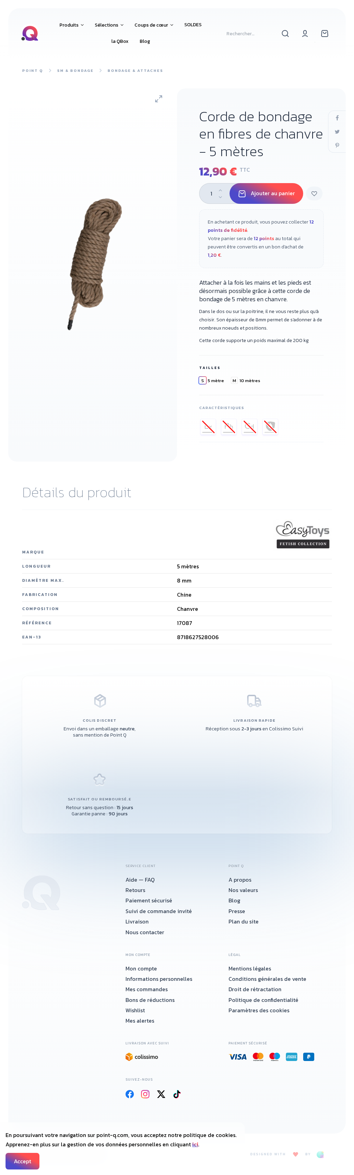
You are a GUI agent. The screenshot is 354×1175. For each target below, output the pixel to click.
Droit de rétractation (255, 989)
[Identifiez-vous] (305, 33)
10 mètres (246, 380)
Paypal (309, 1057)
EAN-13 (31, 637)
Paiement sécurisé (148, 900)
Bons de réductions (150, 1000)
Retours (135, 890)
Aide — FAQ (140, 879)
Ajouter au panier (273, 193)
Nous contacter (144, 932)
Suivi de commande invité (158, 911)
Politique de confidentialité (263, 1000)
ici (195, 1144)
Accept (22, 1161)
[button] (71, 25)
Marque (33, 552)
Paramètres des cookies (259, 1010)
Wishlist (135, 1010)
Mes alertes (139, 1020)
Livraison (137, 921)
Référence (37, 623)
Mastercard (258, 1057)
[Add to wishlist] (314, 193)
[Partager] (337, 118)
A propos (240, 879)
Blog (234, 900)
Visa (238, 1057)
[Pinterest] (337, 145)
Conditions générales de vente (267, 979)
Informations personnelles (158, 979)
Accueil (41, 892)
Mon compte (141, 968)
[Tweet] (337, 132)
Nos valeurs (243, 890)
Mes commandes (146, 989)
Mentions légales (250, 968)
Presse (237, 911)
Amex (292, 1057)
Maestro (274, 1057)
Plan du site (244, 921)
